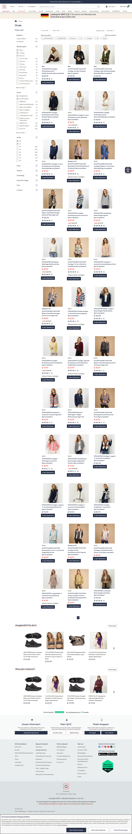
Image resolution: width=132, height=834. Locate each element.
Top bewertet (49, 11)
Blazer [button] (105, 38)
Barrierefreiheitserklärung (84, 756)
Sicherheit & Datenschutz (43, 765)
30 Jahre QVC (22, 11)
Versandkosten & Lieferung (43, 756)
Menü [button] (12, 6)
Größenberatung (40, 753)
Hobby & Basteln (94, 11)
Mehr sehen (112, 626)
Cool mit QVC (32, 11)
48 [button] (97, 38)
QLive (16, 756)
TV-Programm (61, 750)
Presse (17, 759)
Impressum (89, 804)
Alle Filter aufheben (110, 35)
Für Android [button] (109, 733)
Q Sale (57, 11)
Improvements (51, 811)
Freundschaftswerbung (63, 756)
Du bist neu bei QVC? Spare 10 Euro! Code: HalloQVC (65, 1)
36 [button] (81, 38)
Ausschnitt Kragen (23, 180)
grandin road (44, 811)
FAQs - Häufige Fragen (42, 768)
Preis (18, 185)
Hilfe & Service (40, 771)
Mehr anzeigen (20, 87)
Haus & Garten (105, 11)
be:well (41, 11)
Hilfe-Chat (18, 747)
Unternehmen (81, 747)
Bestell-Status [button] (74, 733)
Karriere (79, 764)
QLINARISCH (116, 11)
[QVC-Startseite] (16, 21)
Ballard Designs (22, 811)
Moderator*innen (82, 767)
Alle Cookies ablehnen (98, 830)
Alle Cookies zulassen (76, 830)
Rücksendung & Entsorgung (43, 762)
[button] (109, 6)
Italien (70, 794)
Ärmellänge (20, 175)
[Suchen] (98, 6)
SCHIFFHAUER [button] (48, 38)
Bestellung (39, 747)
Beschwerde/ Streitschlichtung (44, 774)
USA (57, 794)
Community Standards (73, 804)
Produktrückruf (19, 765)
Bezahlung (39, 759)
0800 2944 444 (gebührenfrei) (24, 753)
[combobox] (68, 6)
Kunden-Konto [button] (57, 733)
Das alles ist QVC (82, 750)
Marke (19, 92)
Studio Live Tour (82, 773)
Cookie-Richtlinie (62, 825)
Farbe (18, 166)
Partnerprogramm (62, 759)
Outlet (79, 776)
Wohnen (84, 11)
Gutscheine (60, 753)
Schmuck (76, 11)
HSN (16, 811)
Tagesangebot (6, 11)
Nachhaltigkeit (81, 753)
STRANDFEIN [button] (61, 38)
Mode (63, 11)
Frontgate (30, 811)
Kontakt (17, 750)
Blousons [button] (73, 38)
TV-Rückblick (32, 6)
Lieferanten (18, 762)
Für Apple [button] (92, 733)
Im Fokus (19, 190)
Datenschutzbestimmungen (54, 804)
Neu (14, 11)
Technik (125, 11)
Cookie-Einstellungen (121, 830)
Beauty (70, 11)
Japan (74, 794)
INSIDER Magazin (62, 747)
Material (19, 171)
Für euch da (60, 762)
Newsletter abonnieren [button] (31, 733)
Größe (19, 137)
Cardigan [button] (89, 38)
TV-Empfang (81, 770)
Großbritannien (63, 794)
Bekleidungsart (21, 46)
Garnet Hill (36, 811)
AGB (40, 804)
